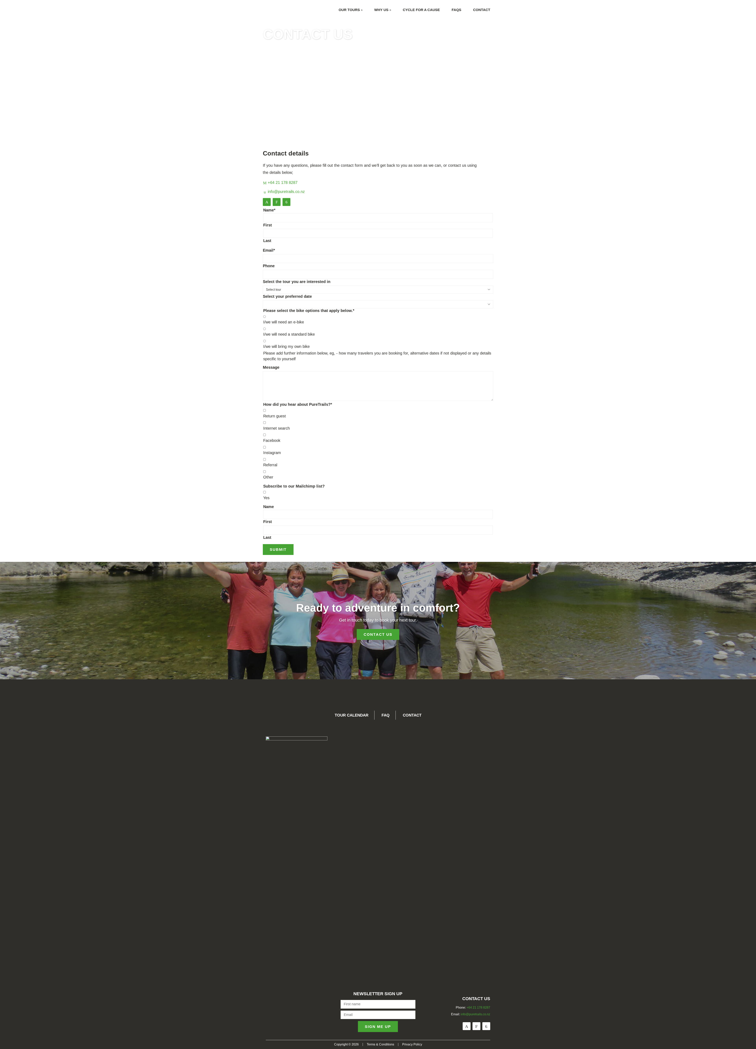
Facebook (271, 440)
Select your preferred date (287, 296)
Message (271, 367)
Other (268, 477)
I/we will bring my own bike (286, 346)
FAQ (386, 715)
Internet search (276, 428)
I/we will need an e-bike (283, 322)
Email (269, 250)
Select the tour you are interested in (296, 281)
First (267, 225)
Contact (481, 10)
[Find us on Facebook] (267, 202)
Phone (269, 266)
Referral (270, 465)
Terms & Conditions (380, 1044)
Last (267, 240)
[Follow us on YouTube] (286, 202)
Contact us (378, 634)
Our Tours (349, 10)
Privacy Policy (412, 1044)
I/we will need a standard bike (289, 334)
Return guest (274, 416)
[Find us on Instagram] (277, 202)
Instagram (272, 453)
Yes (266, 498)
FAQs (456, 10)
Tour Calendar (351, 715)
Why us (381, 10)
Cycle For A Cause (421, 10)
